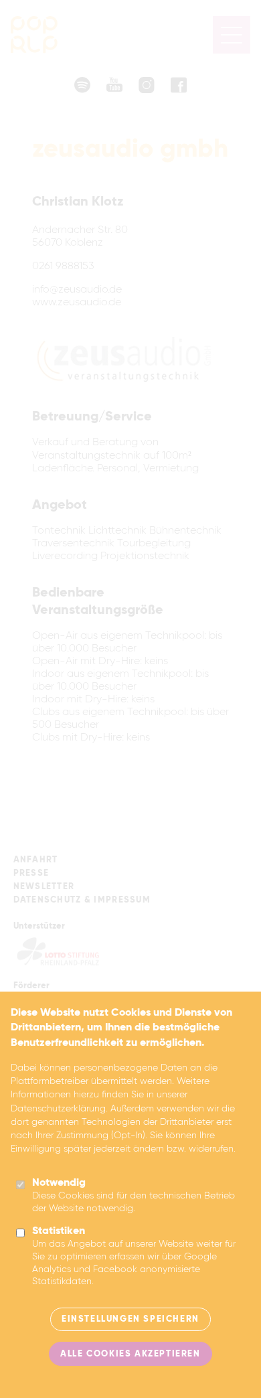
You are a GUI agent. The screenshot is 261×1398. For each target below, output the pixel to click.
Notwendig (59, 1183)
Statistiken (58, 1231)
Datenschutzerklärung (58, 1108)
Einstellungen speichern (130, 1319)
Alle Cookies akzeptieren (130, 1354)
